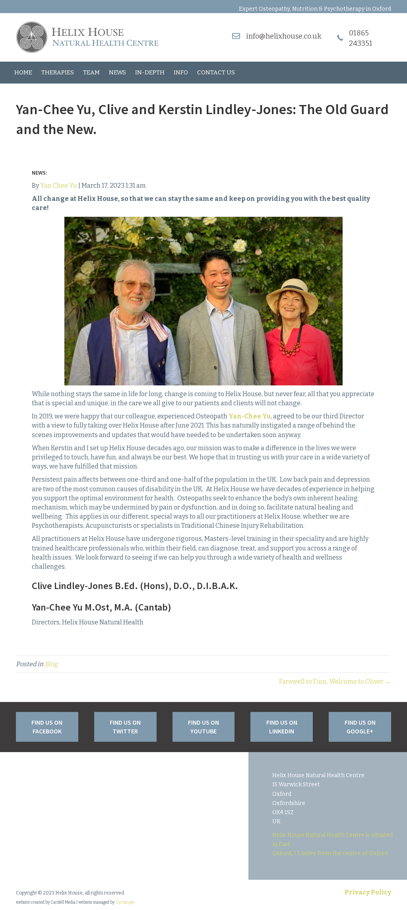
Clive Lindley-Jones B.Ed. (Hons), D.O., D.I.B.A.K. (136, 585)
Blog (51, 664)
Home (23, 72)
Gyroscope (124, 902)
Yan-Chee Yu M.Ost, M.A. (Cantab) (101, 607)
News (117, 72)
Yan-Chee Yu (250, 416)
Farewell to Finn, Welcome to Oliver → (335, 681)
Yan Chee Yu (58, 185)
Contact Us (216, 72)
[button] (47, 727)
